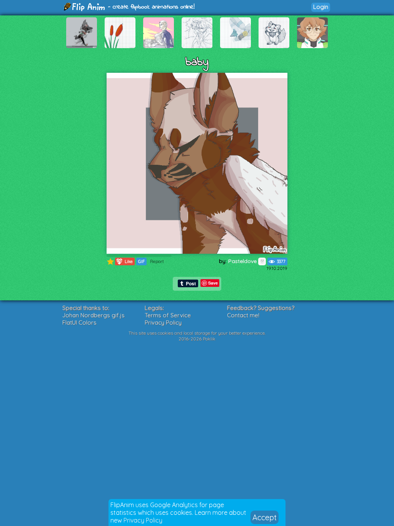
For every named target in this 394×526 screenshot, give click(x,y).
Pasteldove (243, 261)
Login (320, 6)
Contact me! (243, 315)
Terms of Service (168, 315)
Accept (264, 517)
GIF (141, 261)
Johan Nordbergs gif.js (93, 315)
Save (213, 283)
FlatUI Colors (79, 322)
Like (124, 261)
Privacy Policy (143, 520)
